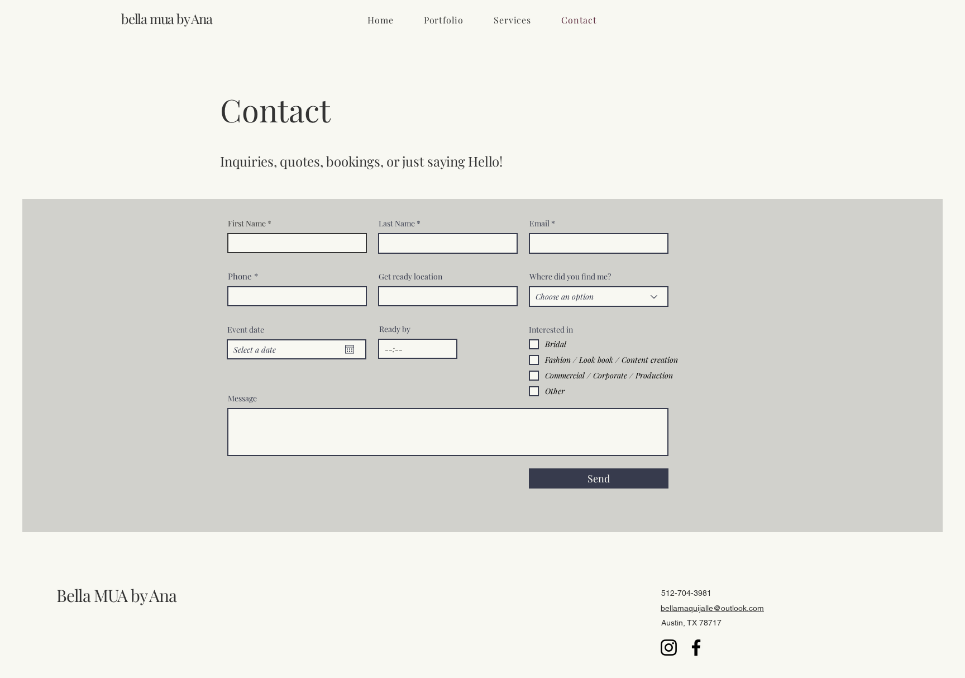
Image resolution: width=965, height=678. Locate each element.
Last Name (397, 223)
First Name (247, 223)
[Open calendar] (349, 349)
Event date (245, 330)
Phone (240, 276)
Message (242, 398)
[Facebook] (696, 647)
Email (539, 223)
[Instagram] (669, 647)
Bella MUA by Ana (116, 595)
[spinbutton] (417, 349)
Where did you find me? (570, 277)
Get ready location (410, 277)
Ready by (394, 329)
